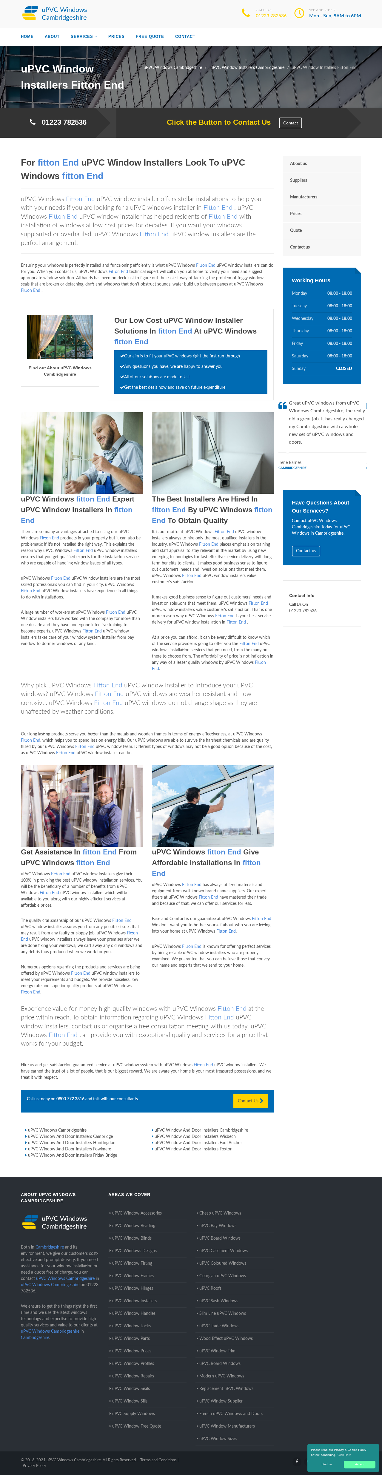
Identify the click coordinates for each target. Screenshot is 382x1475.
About (52, 36)
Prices (116, 36)
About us (298, 164)
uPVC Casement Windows (223, 1251)
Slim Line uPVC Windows (222, 1314)
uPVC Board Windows (220, 1238)
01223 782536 (271, 15)
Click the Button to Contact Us (216, 122)
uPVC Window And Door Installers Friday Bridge (72, 1155)
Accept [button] (359, 1464)
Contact (185, 36)
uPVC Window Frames (133, 1276)
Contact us (300, 247)
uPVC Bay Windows (217, 1226)
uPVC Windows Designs (134, 1251)
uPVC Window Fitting (132, 1263)
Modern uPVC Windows (221, 1376)
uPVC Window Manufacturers (227, 1426)
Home (27, 36)
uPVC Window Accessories (137, 1213)
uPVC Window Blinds (132, 1238)
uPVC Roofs (210, 1288)
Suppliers (298, 180)
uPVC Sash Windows (218, 1301)
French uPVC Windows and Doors (231, 1414)
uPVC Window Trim (217, 1351)
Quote (296, 231)
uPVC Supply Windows (133, 1414)
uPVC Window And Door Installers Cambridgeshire (201, 1130)
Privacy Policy (34, 1466)
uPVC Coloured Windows (222, 1263)
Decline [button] (327, 1464)
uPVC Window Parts (131, 1339)
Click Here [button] (344, 1455)
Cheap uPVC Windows (220, 1213)
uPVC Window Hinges (132, 1288)
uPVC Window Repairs (133, 1376)
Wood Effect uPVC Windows (226, 1339)
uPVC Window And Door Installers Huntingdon (71, 1143)
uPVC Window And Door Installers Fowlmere (69, 1149)
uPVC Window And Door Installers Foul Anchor (198, 1143)
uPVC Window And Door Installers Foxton (193, 1149)
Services (82, 36)
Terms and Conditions (158, 1460)
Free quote (150, 36)
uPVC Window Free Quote (136, 1426)
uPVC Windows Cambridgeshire (57, 1130)
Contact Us (249, 1101)
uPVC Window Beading (133, 1226)
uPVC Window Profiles (133, 1364)
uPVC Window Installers (134, 1301)
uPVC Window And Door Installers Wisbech (195, 1137)
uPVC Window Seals (131, 1389)
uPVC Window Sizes (218, 1439)
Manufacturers (303, 197)
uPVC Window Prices (131, 1351)
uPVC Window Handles (133, 1314)
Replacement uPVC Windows (226, 1389)
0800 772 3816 (70, 1099)
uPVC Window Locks (131, 1326)
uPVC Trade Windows (219, 1326)
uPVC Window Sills (129, 1401)
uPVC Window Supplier (221, 1401)
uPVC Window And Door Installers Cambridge (70, 1137)
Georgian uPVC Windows (222, 1276)
